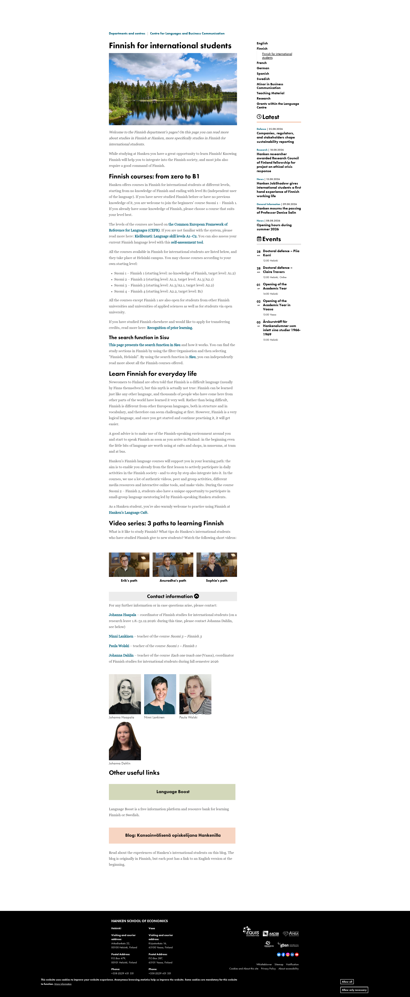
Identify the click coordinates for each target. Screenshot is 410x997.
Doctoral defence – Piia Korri (281, 253)
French (262, 63)
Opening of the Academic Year (275, 286)
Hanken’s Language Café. (128, 513)
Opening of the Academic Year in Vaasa (276, 305)
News (260, 179)
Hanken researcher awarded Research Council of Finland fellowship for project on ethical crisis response (278, 162)
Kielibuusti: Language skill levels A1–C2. (166, 236)
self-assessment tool (187, 242)
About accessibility (289, 968)
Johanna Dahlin (121, 655)
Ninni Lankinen (121, 636)
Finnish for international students (277, 56)
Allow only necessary (354, 990)
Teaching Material (270, 93)
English (262, 43)
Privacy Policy (268, 968)
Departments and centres (127, 33)
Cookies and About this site (243, 968)
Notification (292, 964)
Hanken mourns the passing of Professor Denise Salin (279, 210)
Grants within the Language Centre (278, 105)
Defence (261, 129)
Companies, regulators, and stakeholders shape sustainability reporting (276, 137)
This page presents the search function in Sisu (144, 345)
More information (63, 984)
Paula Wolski (119, 646)
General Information (268, 204)
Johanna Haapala (122, 615)
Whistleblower (264, 964)
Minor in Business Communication (270, 86)
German (263, 68)
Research (264, 98)
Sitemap (279, 964)
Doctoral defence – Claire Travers (277, 269)
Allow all (347, 981)
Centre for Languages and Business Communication (187, 33)
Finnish (262, 48)
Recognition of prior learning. (170, 328)
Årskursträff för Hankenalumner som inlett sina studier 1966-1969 (282, 328)
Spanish (263, 73)
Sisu (192, 357)
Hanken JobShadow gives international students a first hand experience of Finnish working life (279, 189)
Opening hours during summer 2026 (274, 227)
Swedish (263, 79)
